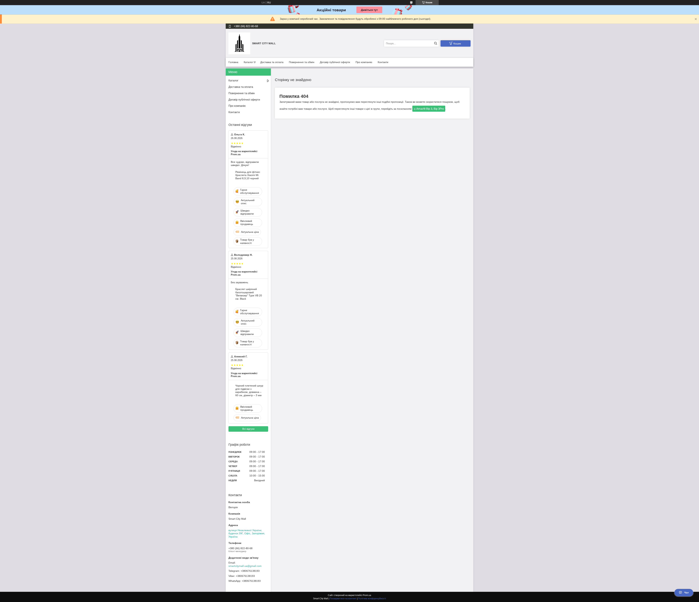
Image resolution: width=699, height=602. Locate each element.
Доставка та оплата (271, 62)
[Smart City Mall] (239, 43)
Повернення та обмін (301, 62)
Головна (233, 62)
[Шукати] (435, 43)
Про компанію (364, 62)
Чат (686, 592)
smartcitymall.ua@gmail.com (245, 565)
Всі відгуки (248, 428)
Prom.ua (367, 595)
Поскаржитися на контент (343, 598)
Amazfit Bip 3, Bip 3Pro (430, 108)
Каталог (248, 62)
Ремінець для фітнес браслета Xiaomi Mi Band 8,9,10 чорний (247, 175)
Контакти (383, 62)
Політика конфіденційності (372, 598)
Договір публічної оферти (335, 62)
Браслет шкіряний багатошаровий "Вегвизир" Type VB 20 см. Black (248, 294)
